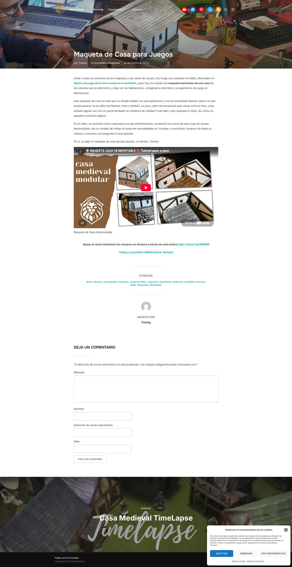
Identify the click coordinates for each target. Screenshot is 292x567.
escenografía (110, 281)
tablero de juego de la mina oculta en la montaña (104, 83)
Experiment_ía (116, 9)
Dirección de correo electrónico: (93, 425)
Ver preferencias (273, 553)
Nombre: (79, 408)
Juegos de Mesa (138, 281)
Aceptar (222, 553)
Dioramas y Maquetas (107, 62)
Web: (77, 441)
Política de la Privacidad (255, 561)
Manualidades (77, 9)
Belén (89, 281)
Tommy (82, 62)
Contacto (137, 9)
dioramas (98, 281)
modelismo (189, 281)
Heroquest (123, 281)
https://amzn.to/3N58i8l (193, 244)
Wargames (142, 285)
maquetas (153, 281)
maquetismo (165, 281)
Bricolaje (98, 9)
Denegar (246, 553)
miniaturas (178, 281)
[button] (285, 529)
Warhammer (155, 285)
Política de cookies (238, 561)
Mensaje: (79, 372)
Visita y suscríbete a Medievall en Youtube (146, 252)
